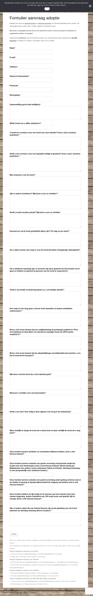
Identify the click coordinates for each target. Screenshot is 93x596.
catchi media (32, 592)
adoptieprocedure (30, 23)
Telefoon (14, 67)
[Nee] (90, 6)
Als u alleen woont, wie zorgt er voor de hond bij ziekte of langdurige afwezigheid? (45, 250)
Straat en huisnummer (20, 76)
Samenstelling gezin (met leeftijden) (25, 104)
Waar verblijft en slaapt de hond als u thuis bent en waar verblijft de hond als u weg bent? (45, 432)
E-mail (13, 57)
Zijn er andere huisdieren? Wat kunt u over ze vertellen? (34, 194)
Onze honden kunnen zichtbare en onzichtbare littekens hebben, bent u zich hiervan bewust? (42, 453)
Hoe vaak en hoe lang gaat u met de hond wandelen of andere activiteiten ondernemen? (41, 310)
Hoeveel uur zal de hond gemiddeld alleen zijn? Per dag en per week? (40, 231)
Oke (47, 9)
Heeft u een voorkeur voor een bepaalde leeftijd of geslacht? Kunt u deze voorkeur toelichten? (45, 155)
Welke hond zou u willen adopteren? (26, 123)
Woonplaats (15, 95)
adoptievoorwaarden (44, 23)
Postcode (14, 86)
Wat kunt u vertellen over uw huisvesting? (28, 393)
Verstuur (14, 534)
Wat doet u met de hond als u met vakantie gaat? (31, 374)
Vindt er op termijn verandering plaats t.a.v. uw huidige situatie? (37, 290)
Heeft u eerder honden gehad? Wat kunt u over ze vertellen (35, 212)
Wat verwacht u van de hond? (23, 175)
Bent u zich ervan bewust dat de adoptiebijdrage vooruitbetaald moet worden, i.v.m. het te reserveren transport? (45, 354)
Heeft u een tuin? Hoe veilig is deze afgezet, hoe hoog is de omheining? (41, 412)
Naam (13, 48)
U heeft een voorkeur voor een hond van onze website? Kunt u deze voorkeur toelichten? (43, 134)
